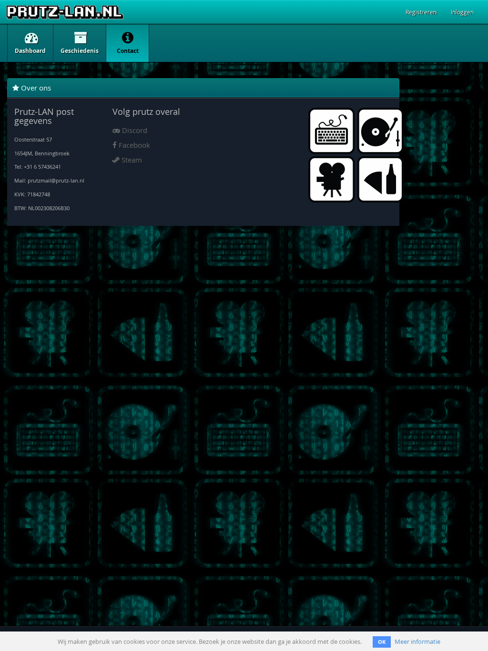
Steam (131, 159)
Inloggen (462, 12)
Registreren (421, 12)
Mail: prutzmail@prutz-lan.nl (49, 180)
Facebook (133, 145)
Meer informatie (417, 641)
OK (382, 641)
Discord (133, 130)
